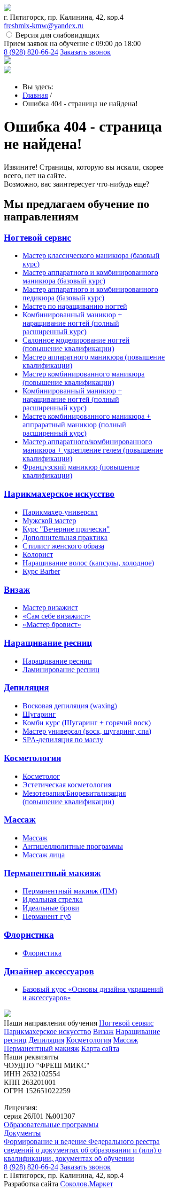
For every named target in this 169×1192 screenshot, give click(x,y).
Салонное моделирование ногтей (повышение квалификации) (76, 344)
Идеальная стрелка (53, 899)
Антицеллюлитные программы (73, 846)
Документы (22, 1133)
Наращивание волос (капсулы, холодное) (88, 563)
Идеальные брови (51, 908)
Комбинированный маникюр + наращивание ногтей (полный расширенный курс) (72, 323)
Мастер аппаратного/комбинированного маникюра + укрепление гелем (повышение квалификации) (93, 450)
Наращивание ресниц (48, 643)
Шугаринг (39, 714)
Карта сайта (100, 1048)
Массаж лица (44, 855)
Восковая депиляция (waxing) (70, 706)
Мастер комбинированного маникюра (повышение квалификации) (84, 378)
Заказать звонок (85, 52)
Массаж (20, 819)
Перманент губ (47, 916)
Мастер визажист (50, 608)
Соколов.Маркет (86, 1184)
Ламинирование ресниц (61, 670)
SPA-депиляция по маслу (63, 740)
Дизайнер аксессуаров (49, 971)
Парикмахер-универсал (60, 512)
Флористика (29, 935)
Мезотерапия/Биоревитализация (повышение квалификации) (74, 797)
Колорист (38, 554)
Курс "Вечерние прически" (66, 529)
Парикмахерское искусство (59, 494)
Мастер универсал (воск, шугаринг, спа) (87, 731)
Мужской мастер (49, 521)
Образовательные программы (51, 1125)
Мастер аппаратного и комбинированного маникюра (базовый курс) (90, 276)
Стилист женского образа (63, 546)
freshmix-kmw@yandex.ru (44, 26)
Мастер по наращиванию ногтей (75, 306)
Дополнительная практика (65, 537)
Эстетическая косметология (67, 785)
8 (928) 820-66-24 (31, 52)
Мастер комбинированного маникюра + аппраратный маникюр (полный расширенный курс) (87, 424)
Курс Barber (41, 571)
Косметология (32, 758)
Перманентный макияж (52, 873)
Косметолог (41, 776)
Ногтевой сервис (37, 238)
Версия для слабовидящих (57, 35)
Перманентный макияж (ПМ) (70, 891)
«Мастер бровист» (52, 624)
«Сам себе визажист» (57, 616)
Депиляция (26, 687)
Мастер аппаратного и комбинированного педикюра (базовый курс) (90, 293)
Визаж (17, 590)
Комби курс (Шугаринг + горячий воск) (87, 723)
